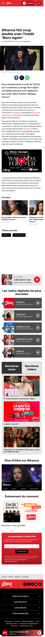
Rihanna (6, 484)
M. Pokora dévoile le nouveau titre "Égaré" (19, 399)
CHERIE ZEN (20, 314)
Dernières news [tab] (12, 367)
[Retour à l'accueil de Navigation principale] (9, 3)
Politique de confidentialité (28, 623)
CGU (37, 621)
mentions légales (21, 559)
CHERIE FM (20, 302)
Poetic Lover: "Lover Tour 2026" (14, 525)
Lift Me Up (28, 129)
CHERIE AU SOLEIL (23, 327)
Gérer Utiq (14, 626)
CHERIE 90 (20, 351)
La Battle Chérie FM (11, 424)
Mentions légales (27, 621)
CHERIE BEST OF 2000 (22, 280)
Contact (17, 621)
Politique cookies (11, 623)
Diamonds (16, 112)
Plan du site (8, 621)
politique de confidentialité (10, 561)
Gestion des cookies (26, 626)
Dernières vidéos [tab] (32, 367)
